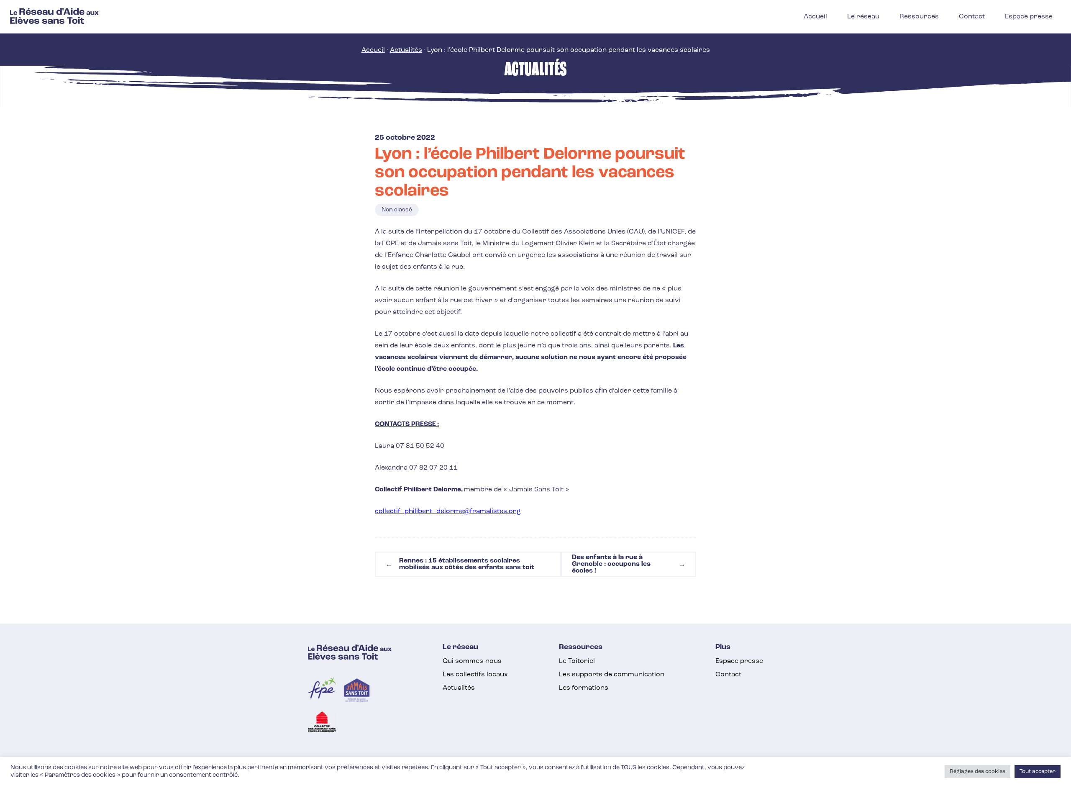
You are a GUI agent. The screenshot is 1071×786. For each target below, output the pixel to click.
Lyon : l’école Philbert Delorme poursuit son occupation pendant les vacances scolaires (530, 173)
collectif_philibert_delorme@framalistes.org (448, 511)
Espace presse (739, 661)
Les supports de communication (611, 674)
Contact (728, 674)
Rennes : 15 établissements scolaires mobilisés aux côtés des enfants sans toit (460, 564)
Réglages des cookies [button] (977, 771)
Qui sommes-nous (472, 661)
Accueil (373, 50)
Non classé (397, 210)
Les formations (583, 688)
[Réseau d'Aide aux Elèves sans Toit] (54, 22)
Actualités (406, 50)
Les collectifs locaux (475, 674)
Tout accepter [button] (1038, 771)
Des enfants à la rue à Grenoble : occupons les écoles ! (628, 564)
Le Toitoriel (577, 661)
